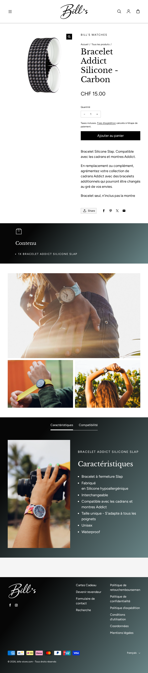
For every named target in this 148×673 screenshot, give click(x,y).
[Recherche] (119, 11)
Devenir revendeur (88, 592)
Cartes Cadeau (86, 585)
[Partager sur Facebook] (103, 210)
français (132, 652)
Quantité (85, 107)
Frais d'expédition (106, 123)
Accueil (84, 44)
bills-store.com (25, 661)
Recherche (83, 610)
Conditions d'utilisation (118, 617)
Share (91, 210)
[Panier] (138, 11)
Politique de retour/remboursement (125, 587)
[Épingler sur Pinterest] (110, 210)
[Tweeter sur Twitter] (117, 210)
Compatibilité (88, 425)
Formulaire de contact (85, 601)
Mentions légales (121, 633)
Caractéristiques (61, 425)
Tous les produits (101, 44)
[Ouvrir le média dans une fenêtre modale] (69, 37)
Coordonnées (119, 626)
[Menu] (10, 11)
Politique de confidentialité (120, 599)
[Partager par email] (124, 210)
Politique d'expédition (125, 608)
